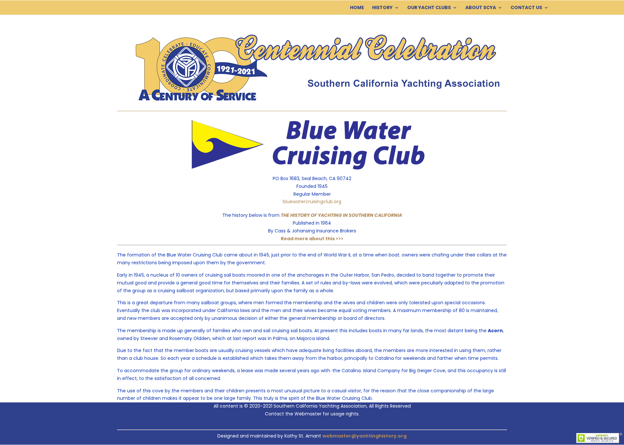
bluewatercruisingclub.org (312, 201)
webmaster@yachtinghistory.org (364, 436)
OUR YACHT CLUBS (429, 8)
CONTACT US (526, 8)
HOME (357, 8)
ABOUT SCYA (480, 8)
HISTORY (382, 8)
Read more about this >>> (312, 238)
